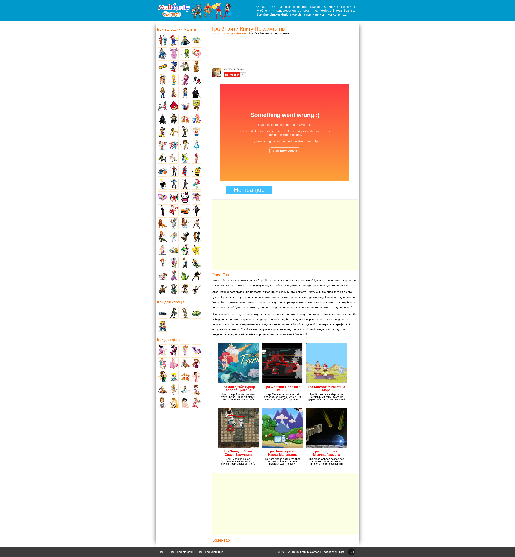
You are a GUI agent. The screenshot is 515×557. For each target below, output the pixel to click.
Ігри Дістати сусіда (196, 289)
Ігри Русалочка (196, 184)
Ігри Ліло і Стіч (173, 145)
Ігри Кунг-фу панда (185, 236)
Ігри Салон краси (162, 106)
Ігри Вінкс (162, 350)
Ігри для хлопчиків (211, 551)
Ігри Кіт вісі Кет (162, 276)
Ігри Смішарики (196, 53)
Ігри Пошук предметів (185, 132)
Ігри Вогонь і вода (162, 40)
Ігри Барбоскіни (162, 145)
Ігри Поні (196, 350)
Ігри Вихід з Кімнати (233, 33)
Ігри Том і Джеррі (173, 223)
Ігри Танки (196, 313)
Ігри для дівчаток (182, 551)
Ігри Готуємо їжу (196, 403)
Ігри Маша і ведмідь (185, 79)
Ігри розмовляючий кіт (173, 289)
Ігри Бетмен (162, 119)
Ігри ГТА (196, 92)
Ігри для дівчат (169, 340)
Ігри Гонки (162, 313)
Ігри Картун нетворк (162, 184)
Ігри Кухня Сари (196, 389)
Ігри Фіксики (196, 119)
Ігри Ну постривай (173, 263)
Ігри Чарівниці (173, 276)
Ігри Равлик (185, 106)
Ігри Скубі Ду (196, 66)
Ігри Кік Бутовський (185, 145)
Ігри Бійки (162, 326)
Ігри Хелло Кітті (185, 197)
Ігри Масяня (196, 132)
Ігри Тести (162, 403)
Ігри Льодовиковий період (185, 223)
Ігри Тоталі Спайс (162, 197)
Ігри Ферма (196, 40)
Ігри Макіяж (185, 403)
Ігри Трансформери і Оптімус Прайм (185, 289)
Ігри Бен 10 (185, 66)
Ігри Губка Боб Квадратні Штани (196, 106)
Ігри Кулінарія (196, 376)
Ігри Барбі (173, 363)
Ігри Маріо (173, 40)
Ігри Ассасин (196, 210)
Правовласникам (333, 551)
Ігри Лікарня (185, 389)
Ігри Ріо (162, 171)
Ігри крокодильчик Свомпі (185, 276)
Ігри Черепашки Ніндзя (185, 53)
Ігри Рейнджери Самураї (173, 197)
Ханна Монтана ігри (162, 263)
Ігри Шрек (162, 158)
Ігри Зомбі (185, 313)
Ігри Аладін (196, 158)
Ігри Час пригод (173, 250)
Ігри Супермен (185, 171)
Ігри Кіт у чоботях (196, 236)
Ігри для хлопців (171, 302)
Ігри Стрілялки (173, 313)
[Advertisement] (285, 45)
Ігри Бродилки (185, 363)
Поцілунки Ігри (173, 403)
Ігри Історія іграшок (185, 250)
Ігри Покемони (196, 250)
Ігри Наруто (162, 79)
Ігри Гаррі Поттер (173, 171)
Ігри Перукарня (196, 363)
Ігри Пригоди (162, 389)
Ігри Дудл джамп (196, 171)
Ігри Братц (162, 92)
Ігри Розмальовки (173, 376)
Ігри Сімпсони (173, 79)
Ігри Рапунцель (173, 92)
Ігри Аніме (196, 223)
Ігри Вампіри (162, 210)
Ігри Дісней (196, 145)
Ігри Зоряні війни (196, 79)
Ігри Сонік (173, 66)
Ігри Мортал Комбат (173, 184)
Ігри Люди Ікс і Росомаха (196, 276)
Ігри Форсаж (185, 210)
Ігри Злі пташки (173, 106)
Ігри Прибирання (173, 389)
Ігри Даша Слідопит (196, 197)
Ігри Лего (185, 40)
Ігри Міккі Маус (162, 132)
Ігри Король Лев (162, 223)
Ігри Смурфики (185, 158)
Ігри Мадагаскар (173, 132)
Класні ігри (173, 119)
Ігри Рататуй (185, 263)
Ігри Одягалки (162, 363)
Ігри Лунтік (173, 53)
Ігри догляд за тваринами (185, 119)
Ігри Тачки (162, 66)
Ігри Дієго (185, 92)
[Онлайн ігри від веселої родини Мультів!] (195, 17)
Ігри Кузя (196, 263)
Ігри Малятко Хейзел (185, 350)
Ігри (214, 33)
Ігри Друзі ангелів (173, 236)
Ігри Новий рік (173, 210)
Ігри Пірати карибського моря (185, 184)
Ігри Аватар (162, 53)
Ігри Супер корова (173, 158)
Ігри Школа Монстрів (173, 350)
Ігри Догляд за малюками (162, 376)
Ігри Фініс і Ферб (162, 250)
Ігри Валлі (162, 289)
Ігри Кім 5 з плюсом (162, 236)
